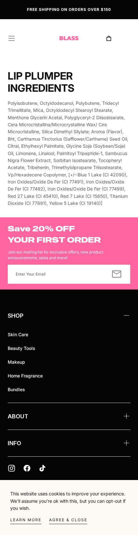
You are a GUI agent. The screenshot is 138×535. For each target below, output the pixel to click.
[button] (11, 38)
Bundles (16, 389)
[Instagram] (11, 468)
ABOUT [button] (18, 416)
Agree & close (68, 519)
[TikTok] (42, 468)
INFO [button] (14, 443)
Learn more (25, 519)
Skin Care (18, 334)
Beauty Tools (21, 348)
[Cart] (108, 38)
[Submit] (116, 274)
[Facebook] (27, 468)
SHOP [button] (15, 315)
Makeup (16, 362)
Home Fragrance (25, 375)
